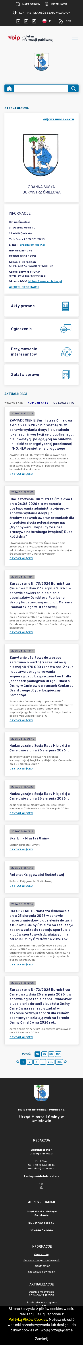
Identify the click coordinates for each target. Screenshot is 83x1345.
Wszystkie (13, 402)
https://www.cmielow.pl (45, 281)
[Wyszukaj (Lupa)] (73, 88)
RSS (68, 21)
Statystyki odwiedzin (41, 1271)
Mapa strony (31, 4)
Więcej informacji (24, 287)
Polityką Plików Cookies (28, 1319)
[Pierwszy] (18, 1062)
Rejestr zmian (41, 1265)
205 (50, 1061)
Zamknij (41, 1339)
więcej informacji (58, 119)
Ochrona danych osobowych (41, 1260)
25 (44, 1054)
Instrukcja (59, 4)
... (43, 1061)
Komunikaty (38, 402)
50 (51, 1054)
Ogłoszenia (63, 402)
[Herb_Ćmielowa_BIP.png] (41, 62)
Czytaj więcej (21, 473)
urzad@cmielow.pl (32, 244)
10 (37, 1054)
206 (59, 1061)
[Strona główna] (9, 88)
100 (58, 1054)
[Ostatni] (65, 1062)
